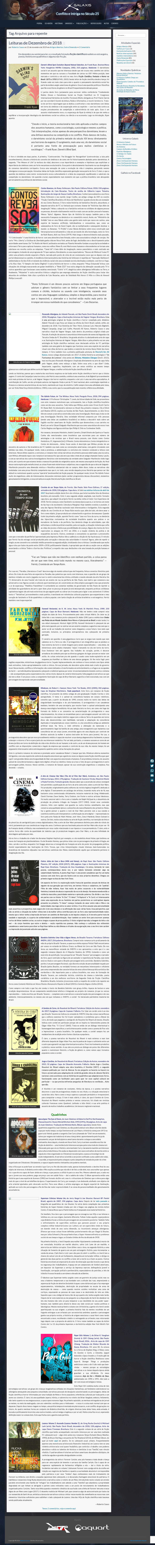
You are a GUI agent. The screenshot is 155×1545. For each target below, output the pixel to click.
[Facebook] (152, 761)
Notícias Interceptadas (125, 53)
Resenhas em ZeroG (124, 63)
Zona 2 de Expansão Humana (127, 163)
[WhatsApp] (152, 770)
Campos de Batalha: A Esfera (127, 149)
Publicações (81, 23)
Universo (69, 23)
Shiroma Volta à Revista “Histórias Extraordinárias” (129, 74)
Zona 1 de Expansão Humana (127, 161)
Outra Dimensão (70, 47)
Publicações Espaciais (124, 60)
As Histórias (121, 147)
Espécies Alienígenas (124, 151)
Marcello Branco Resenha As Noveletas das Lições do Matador (131, 86)
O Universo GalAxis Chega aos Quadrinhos (127, 78)
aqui (56, 1441)
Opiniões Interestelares (125, 56)
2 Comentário (84, 47)
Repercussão (96, 23)
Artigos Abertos (56, 47)
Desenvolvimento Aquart (138, 1540)
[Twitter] (152, 765)
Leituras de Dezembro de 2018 (35, 42)
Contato (114, 23)
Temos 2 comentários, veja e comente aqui (59, 1508)
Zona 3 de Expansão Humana (127, 165)
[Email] (152, 775)
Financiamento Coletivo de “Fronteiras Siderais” (130, 82)
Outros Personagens (124, 158)
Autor (106, 23)
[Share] (152, 780)
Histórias (59, 23)
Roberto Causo (18, 47)
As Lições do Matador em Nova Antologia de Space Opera (128, 91)
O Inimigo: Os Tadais (124, 154)
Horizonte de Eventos (124, 51)
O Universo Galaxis (123, 142)
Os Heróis (49, 23)
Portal (39, 23)
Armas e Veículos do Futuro (126, 144)
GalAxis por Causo (123, 49)
